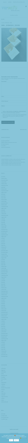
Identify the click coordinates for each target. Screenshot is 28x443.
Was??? (16, 440)
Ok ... (11, 440)
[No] (26, 438)
